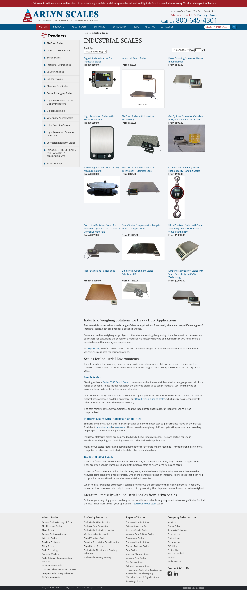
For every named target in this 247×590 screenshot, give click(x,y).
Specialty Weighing (50, 554)
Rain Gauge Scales (134, 581)
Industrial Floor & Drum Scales (140, 534)
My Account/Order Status (181, 11)
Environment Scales (135, 538)
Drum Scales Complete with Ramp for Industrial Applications (142, 227)
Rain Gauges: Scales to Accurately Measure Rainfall (101, 169)
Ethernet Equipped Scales (137, 546)
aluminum (120, 427)
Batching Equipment (51, 542)
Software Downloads (52, 565)
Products (59, 26)
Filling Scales (48, 546)
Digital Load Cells (56, 110)
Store (43, 26)
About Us (150, 26)
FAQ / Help (173, 546)
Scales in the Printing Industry (97, 557)
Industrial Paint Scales (136, 558)
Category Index (175, 542)
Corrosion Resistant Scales (61, 142)
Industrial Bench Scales (134, 58)
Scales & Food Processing (96, 526)
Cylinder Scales (55, 79)
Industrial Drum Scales (59, 64)
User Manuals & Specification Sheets (59, 569)
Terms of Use (174, 534)
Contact (207, 11)
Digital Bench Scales (93, 546)
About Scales (79, 26)
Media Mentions (175, 561)
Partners (171, 557)
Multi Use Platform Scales (138, 554)
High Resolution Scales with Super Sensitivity (98, 118)
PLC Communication (51, 577)
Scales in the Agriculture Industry (99, 530)
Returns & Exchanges (177, 530)
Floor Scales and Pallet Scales (99, 270)
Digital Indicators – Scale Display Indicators (60, 102)
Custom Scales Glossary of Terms (57, 522)
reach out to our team (144, 503)
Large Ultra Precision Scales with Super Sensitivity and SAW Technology (185, 274)
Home (87, 33)
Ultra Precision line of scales (150, 399)
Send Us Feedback (176, 553)
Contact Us (167, 26)
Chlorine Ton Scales (57, 86)
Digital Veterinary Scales (95, 538)
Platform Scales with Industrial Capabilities (112, 419)
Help (214, 11)
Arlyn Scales (93, 348)
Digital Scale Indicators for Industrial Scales (98, 60)
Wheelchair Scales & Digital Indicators (143, 577)
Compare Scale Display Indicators (57, 573)
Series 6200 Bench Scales (116, 382)
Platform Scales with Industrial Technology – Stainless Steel (138, 169)
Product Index (174, 538)
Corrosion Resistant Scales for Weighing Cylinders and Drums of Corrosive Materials (102, 228)
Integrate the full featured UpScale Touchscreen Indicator (145, 3)
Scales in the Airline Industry (97, 522)
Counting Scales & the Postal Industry (101, 542)
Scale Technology (50, 550)
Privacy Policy (174, 526)
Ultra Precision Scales (58, 125)
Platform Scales (55, 43)
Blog (136, 26)
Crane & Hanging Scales (59, 93)
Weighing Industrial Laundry (96, 534)
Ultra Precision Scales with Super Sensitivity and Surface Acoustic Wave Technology (186, 228)
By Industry (119, 26)
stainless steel (104, 427)
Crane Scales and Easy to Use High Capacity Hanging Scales (184, 169)
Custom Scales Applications (54, 534)
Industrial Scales (49, 538)
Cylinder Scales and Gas (137, 526)
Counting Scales (55, 71)
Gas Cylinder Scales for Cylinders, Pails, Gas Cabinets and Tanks (186, 118)
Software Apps (54, 163)
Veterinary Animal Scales (60, 118)
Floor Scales (131, 550)
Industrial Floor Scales (98, 456)
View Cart (197, 11)
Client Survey (48, 530)
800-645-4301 (189, 20)
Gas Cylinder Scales (135, 562)
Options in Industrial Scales (138, 566)
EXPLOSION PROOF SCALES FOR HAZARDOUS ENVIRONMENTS (61, 153)
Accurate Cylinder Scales (137, 530)
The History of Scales (52, 526)
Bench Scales (92, 377)
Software (99, 26)
